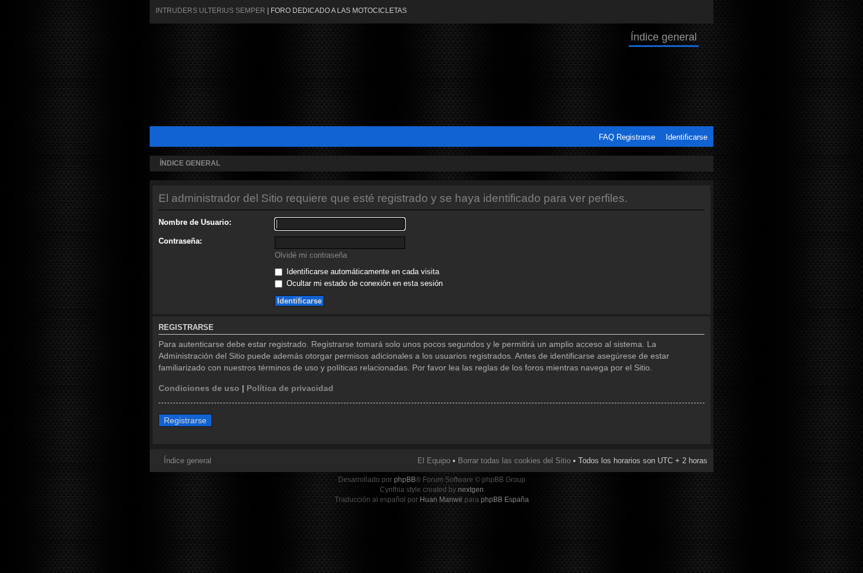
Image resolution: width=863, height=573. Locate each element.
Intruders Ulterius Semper (210, 10)
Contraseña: (180, 241)
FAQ (606, 137)
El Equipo (433, 460)
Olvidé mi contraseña (311, 255)
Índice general (664, 37)
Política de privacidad (290, 388)
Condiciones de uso (199, 388)
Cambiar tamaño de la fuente (701, 164)
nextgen (471, 490)
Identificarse (686, 137)
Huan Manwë (441, 500)
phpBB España (505, 500)
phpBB (405, 480)
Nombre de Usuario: (195, 222)
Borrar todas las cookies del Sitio (514, 460)
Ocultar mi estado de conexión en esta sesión (363, 283)
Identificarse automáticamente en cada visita (361, 271)
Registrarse (635, 137)
